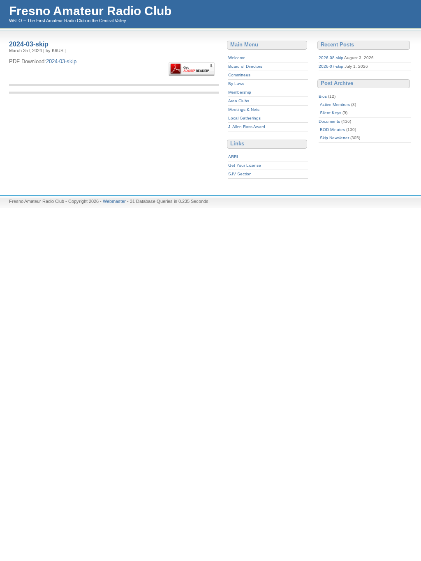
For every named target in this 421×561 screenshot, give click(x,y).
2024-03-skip (29, 44)
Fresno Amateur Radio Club (90, 11)
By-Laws (236, 83)
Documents (329, 121)
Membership (239, 92)
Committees (239, 75)
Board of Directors (245, 66)
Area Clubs (238, 101)
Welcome (236, 57)
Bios (323, 96)
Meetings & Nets (243, 109)
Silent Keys (330, 112)
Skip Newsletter (334, 138)
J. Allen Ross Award (246, 126)
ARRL (233, 156)
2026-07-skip (331, 66)
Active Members (335, 104)
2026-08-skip (331, 57)
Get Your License (244, 165)
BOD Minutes (332, 129)
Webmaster (114, 201)
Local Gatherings (244, 118)
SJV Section (240, 174)
